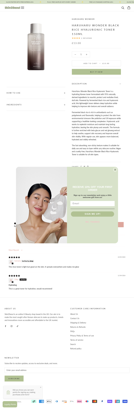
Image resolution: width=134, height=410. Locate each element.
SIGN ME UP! (92, 214)
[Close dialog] (115, 169)
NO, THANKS (93, 222)
